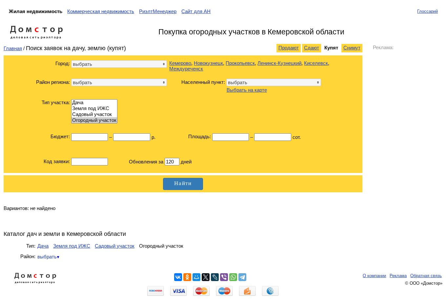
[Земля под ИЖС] (94, 108)
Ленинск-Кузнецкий (279, 63)
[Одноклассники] (187, 277)
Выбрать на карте (247, 90)
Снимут (351, 47)
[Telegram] (242, 277)
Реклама (398, 275)
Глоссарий (427, 11)
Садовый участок (114, 246)
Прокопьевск (240, 63)
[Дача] (94, 102)
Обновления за (147, 161)
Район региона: (53, 82)
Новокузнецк (208, 63)
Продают (288, 47)
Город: (62, 63)
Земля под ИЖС (71, 246)
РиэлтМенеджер (157, 11)
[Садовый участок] (94, 114)
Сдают (311, 47)
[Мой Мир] (196, 277)
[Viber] (224, 277)
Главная (13, 48)
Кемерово (180, 63)
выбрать (47, 256)
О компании (374, 275)
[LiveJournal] (215, 277)
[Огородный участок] (94, 120)
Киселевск (316, 63)
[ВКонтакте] (178, 277)
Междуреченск (186, 68)
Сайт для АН (196, 11)
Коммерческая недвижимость (100, 11)
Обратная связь (426, 275)
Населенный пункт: (203, 82)
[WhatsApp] (233, 277)
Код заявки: (57, 161)
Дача (43, 246)
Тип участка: (56, 102)
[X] (206, 277)
